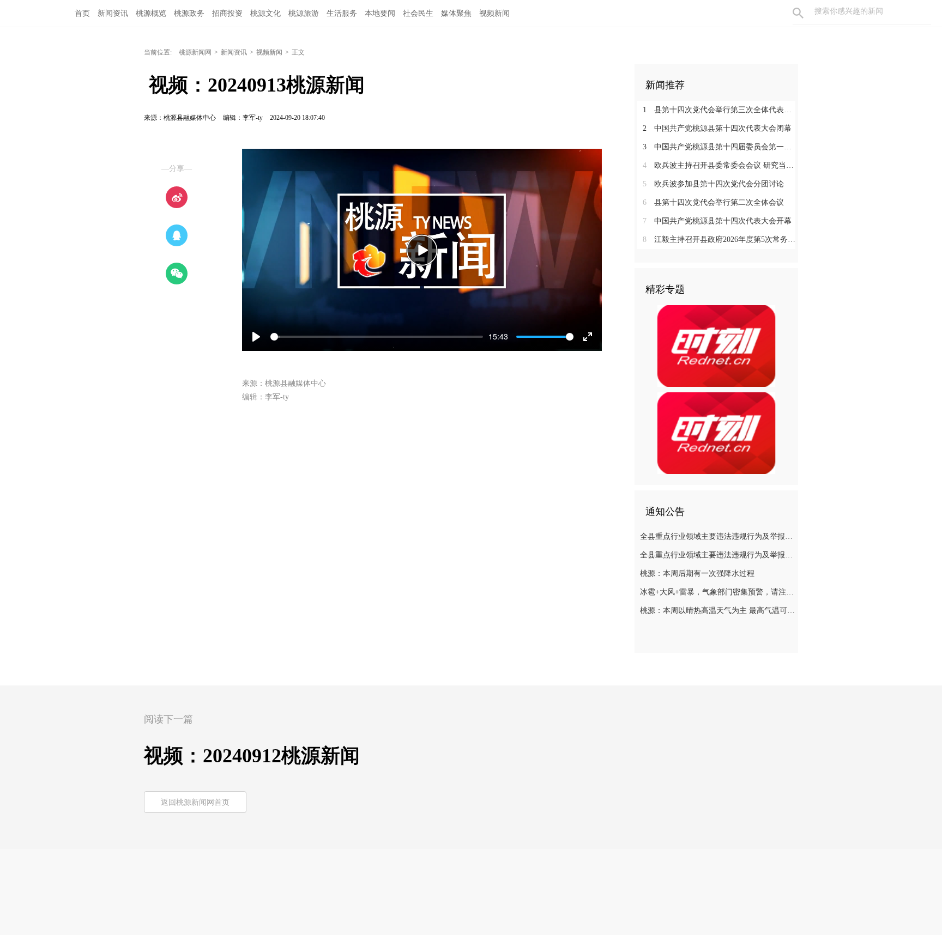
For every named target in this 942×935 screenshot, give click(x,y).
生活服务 (342, 13)
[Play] (422, 250)
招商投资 (227, 13)
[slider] (376, 336)
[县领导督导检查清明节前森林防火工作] (716, 432)
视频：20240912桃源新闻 (252, 756)
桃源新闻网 (195, 52)
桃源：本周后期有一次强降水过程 (697, 573)
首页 (82, 13)
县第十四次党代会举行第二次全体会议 (713, 202)
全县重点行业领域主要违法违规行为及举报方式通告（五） (717, 536)
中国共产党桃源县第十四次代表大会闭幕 (717, 128)
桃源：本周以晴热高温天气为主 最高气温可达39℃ (717, 610)
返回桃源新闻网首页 (195, 802)
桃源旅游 (303, 13)
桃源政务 (189, 13)
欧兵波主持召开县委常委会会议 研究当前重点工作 (720, 165)
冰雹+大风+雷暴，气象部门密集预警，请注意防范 (717, 592)
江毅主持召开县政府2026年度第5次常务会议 (720, 239)
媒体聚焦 (456, 13)
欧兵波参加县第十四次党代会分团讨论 (713, 184)
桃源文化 (265, 13)
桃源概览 (151, 13)
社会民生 (418, 13)
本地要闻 (380, 13)
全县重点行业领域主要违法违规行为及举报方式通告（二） (717, 555)
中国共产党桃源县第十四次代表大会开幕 (717, 221)
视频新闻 (494, 13)
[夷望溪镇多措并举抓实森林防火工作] (716, 345)
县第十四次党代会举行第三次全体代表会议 (720, 110)
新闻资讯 (113, 13)
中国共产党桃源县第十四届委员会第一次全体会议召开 (720, 147)
